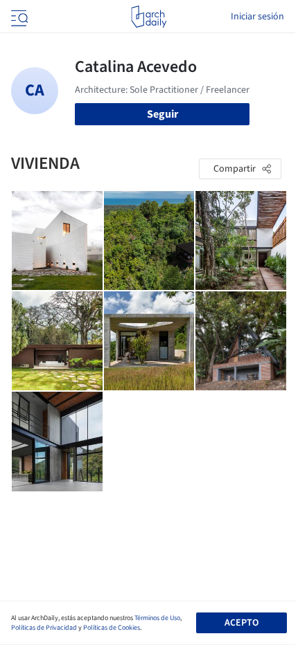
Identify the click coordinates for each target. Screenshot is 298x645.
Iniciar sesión (257, 16)
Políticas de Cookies (111, 628)
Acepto (241, 623)
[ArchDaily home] (148, 17)
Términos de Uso (157, 618)
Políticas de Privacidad (44, 628)
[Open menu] (18, 16)
